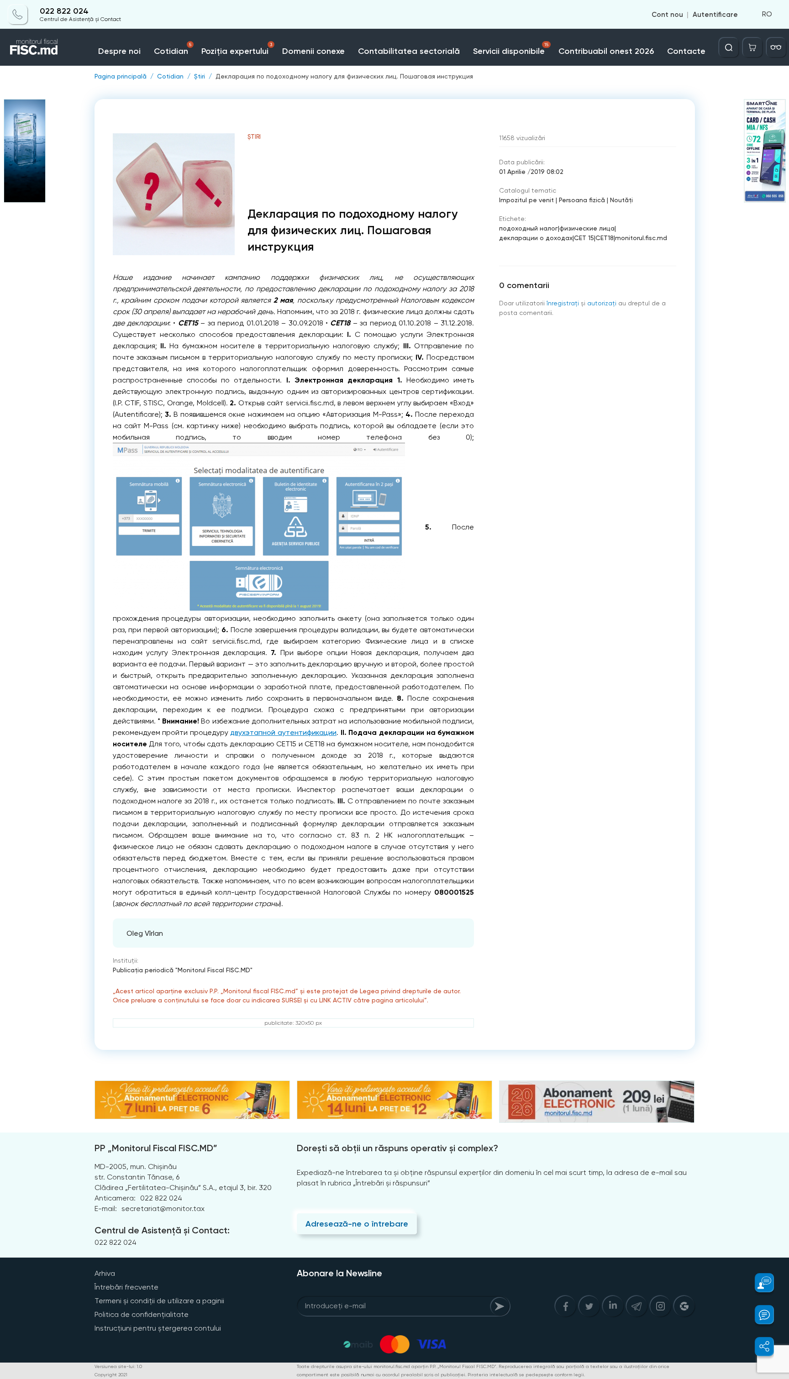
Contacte (686, 51)
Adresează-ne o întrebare (356, 1224)
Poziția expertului (236, 49)
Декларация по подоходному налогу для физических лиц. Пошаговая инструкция (344, 76)
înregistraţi (563, 303)
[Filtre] (776, 47)
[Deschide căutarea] (728, 47)
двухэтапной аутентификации (283, 732)
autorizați (601, 303)
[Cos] (752, 47)
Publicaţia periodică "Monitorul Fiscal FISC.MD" (182, 970)
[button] (759, 1283)
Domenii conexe (313, 51)
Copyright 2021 (111, 1374)
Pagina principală (121, 76)
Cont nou (667, 14)
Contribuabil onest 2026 (606, 51)
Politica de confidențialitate (142, 1314)
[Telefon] (17, 14)
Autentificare (715, 14)
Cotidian (172, 49)
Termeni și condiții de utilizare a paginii (159, 1300)
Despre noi (119, 51)
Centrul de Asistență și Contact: (162, 1230)
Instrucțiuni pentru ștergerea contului (158, 1328)
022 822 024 (64, 11)
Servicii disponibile (510, 49)
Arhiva (105, 1273)
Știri (199, 76)
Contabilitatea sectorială (409, 51)
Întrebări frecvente (126, 1287)
